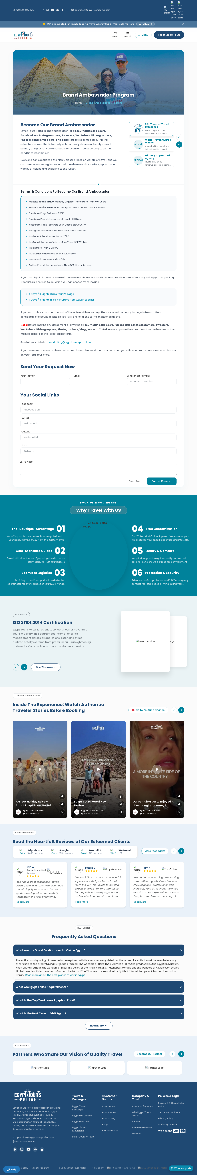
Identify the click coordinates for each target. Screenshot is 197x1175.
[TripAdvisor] (57, 10)
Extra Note (26, 462)
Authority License (167, 1124)
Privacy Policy (165, 1118)
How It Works (109, 1112)
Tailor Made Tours (169, 35)
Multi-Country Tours (83, 1136)
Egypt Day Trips (81, 1121)
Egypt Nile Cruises (82, 1115)
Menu (144, 35)
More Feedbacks (155, 851)
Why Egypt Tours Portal (141, 1114)
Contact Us (108, 1106)
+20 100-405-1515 (25, 10)
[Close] (182, 24)
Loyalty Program (40, 1168)
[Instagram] (47, 10)
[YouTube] (52, 10)
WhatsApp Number (138, 376)
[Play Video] (40, 769)
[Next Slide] (181, 710)
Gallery (24, 1168)
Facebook (26, 404)
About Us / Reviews (142, 1106)
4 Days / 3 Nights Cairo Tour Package (51, 294)
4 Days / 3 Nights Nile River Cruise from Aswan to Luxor (61, 299)
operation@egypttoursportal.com (92, 10)
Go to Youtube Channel (150, 710)
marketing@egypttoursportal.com (71, 342)
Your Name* (27, 376)
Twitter (24, 418)
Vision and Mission (142, 1127)
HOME (78, 102)
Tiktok (24, 445)
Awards (136, 1121)
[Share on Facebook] (62, 797)
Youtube (25, 431)
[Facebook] (43, 10)
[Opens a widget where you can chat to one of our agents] (11, 1169)
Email (77, 376)
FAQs (105, 1124)
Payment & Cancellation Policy (171, 1105)
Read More (23, 902)
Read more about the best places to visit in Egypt (55, 975)
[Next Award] (24, 667)
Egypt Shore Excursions (79, 1129)
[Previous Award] (16, 667)
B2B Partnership (110, 1130)
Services (136, 1133)
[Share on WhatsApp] (62, 812)
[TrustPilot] (62, 10)
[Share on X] (62, 804)
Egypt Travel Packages (79, 1108)
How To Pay (108, 1118)
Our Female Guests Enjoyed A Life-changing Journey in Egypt (153, 805)
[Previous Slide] (179, 137)
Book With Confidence (98, 502)
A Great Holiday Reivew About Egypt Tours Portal (33, 803)
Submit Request (162, 481)
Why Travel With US (98, 510)
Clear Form (135, 481)
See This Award (45, 667)
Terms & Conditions (169, 1112)
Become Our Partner (149, 1054)
